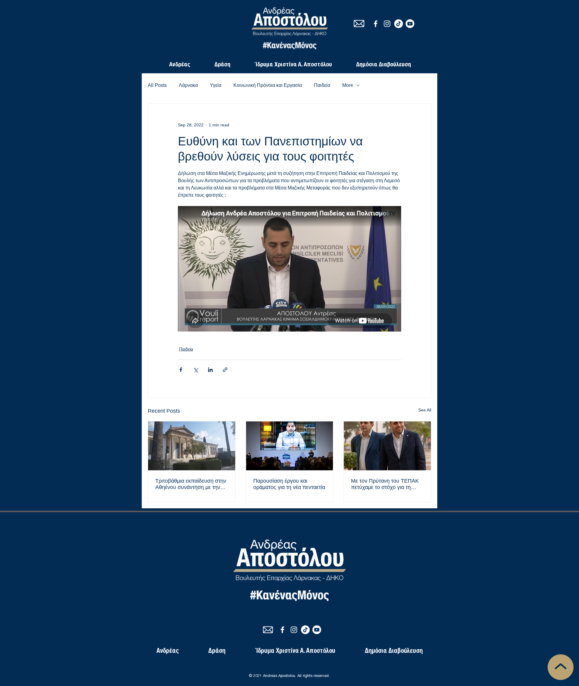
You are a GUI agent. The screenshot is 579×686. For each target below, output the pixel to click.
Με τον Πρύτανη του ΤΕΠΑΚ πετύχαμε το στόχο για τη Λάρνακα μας (385, 484)
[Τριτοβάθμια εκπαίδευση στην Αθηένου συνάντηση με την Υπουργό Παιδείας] (191, 445)
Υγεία (215, 85)
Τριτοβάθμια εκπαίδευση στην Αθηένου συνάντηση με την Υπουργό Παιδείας (190, 484)
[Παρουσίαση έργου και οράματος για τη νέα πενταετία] (289, 445)
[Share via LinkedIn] (210, 370)
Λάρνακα (188, 85)
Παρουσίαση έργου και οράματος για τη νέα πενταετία (289, 484)
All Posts (157, 85)
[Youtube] (410, 23)
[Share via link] (225, 370)
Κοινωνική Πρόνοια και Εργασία (267, 85)
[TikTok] (398, 23)
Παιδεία (322, 85)
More (347, 85)
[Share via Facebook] (181, 370)
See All (424, 410)
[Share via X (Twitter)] (195, 370)
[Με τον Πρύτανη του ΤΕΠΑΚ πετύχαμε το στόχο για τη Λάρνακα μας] (387, 445)
